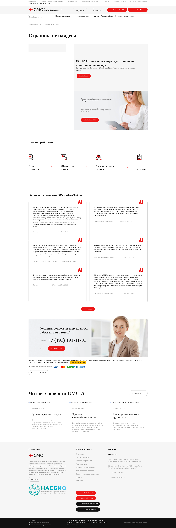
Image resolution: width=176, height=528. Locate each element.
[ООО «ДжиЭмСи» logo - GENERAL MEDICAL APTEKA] (36, 9)
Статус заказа (139, 9)
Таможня (106, 1)
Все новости (137, 393)
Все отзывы (88, 309)
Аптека (96, 16)
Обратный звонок (87, 498)
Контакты (123, 1)
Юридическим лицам (63, 16)
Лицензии (34, 479)
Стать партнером (89, 509)
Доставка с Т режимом (84, 461)
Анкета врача (129, 16)
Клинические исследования (90, 1)
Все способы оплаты (38, 372)
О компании (32, 1)
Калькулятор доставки (78, 362)
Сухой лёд (118, 16)
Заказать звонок (57, 348)
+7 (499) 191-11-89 (79, 10)
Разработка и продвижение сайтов (136, 523)
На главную (83, 76)
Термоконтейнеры (107, 16)
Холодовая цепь (73, 1)
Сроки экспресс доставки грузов (87, 474)
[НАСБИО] (47, 489)
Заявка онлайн (118, 9)
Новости (116, 1)
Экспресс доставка (82, 16)
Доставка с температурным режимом (52, 1)
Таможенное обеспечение (85, 471)
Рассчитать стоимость (89, 504)
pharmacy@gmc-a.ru (118, 477)
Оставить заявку (90, 120)
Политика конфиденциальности (40, 525)
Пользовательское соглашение (39, 523)
